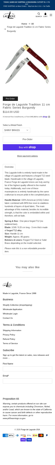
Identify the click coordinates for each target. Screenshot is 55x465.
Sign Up (27, 389)
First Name (8, 363)
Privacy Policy (9, 335)
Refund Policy (9, 339)
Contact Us (8, 318)
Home (24, 24)
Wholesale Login (10, 314)
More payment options (27, 156)
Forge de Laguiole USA (30, 430)
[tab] (9, 167)
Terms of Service (10, 343)
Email (6, 376)
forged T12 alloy (14, 230)
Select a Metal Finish (12, 125)
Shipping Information (12, 330)
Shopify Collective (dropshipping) (17, 305)
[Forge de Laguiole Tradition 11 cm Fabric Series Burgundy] (27, 63)
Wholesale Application (12, 309)
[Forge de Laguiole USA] (17, 15)
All (32, 24)
